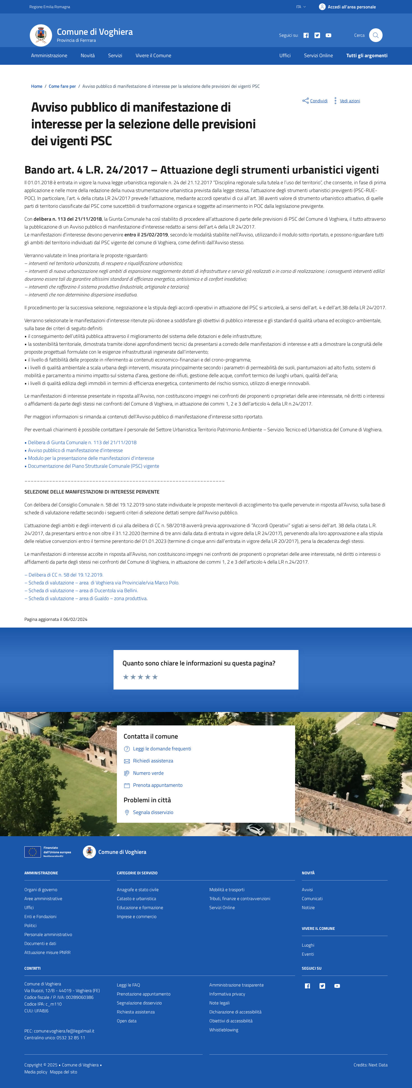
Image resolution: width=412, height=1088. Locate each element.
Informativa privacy (227, 993)
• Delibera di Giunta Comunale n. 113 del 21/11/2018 (80, 442)
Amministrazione (49, 55)
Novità (88, 55)
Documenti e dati (40, 943)
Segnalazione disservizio (139, 1002)
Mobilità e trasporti (226, 889)
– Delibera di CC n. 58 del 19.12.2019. (63, 574)
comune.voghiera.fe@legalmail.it (64, 1030)
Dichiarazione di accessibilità (235, 1011)
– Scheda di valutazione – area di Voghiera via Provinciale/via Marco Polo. (101, 582)
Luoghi (308, 945)
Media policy (35, 1071)
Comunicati (312, 898)
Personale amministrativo (48, 934)
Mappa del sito (63, 1071)
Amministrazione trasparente (236, 984)
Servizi (115, 55)
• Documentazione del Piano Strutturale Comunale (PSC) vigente (91, 466)
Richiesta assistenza (136, 1011)
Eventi (308, 954)
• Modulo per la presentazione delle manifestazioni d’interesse (89, 458)
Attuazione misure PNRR (47, 952)
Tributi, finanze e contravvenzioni (239, 898)
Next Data (378, 1064)
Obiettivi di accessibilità (231, 1020)
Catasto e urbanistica (136, 898)
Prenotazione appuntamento (143, 993)
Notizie (308, 907)
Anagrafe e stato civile (138, 889)
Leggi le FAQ (128, 984)
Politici (30, 925)
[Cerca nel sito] (376, 35)
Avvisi (307, 889)
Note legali (219, 1002)
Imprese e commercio (136, 916)
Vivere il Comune (153, 55)
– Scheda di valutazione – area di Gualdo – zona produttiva (85, 598)
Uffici (285, 55)
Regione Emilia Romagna (49, 7)
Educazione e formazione (140, 907)
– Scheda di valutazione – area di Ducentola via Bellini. (81, 590)
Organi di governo (40, 889)
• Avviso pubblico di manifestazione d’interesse (73, 450)
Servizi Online (318, 55)
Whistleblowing (223, 1029)
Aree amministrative (43, 898)
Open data (126, 1020)
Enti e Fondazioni (40, 916)
